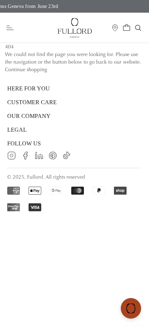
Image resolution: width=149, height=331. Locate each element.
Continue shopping (26, 70)
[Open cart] (126, 28)
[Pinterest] (52, 155)
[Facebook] (25, 155)
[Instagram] (11, 155)
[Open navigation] (10, 28)
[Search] (138, 28)
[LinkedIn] (39, 155)
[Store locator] (115, 28)
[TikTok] (66, 155)
